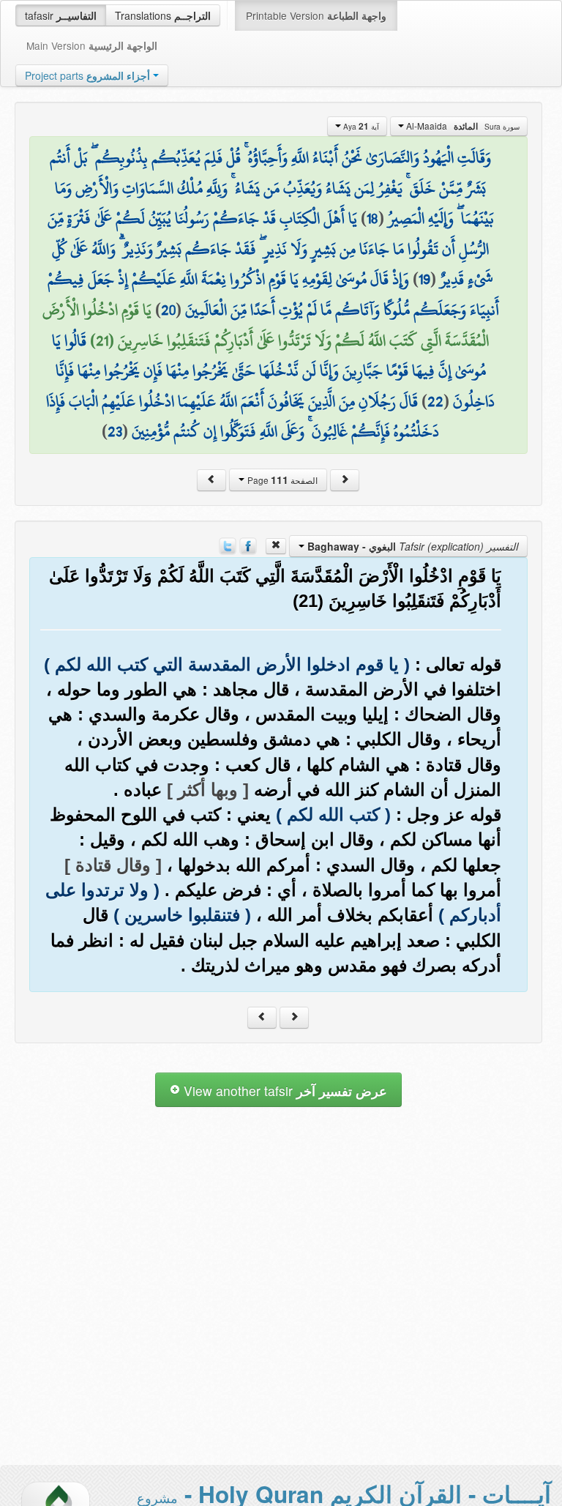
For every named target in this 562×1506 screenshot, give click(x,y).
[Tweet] (227, 544)
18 (372, 218)
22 (435, 401)
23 (115, 431)
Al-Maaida (462, 126)
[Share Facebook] (248, 544)
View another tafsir (283, 1090)
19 (424, 279)
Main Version (91, 45)
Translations (163, 15)
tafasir (61, 15)
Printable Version (316, 15)
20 (168, 310)
